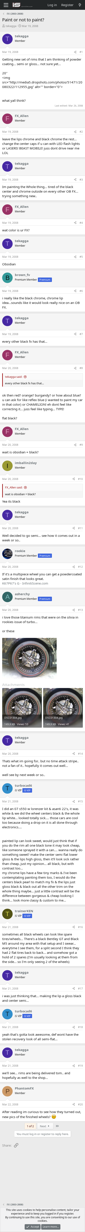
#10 (80, 479)
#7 (81, 334)
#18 (80, 1027)
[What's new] (80, 5)
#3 (81, 179)
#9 (81, 445)
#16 (80, 927)
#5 (81, 257)
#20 (80, 1104)
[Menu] (6, 5)
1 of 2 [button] (30, 1126)
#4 (81, 223)
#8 (81, 368)
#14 (80, 754)
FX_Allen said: (13, 487)
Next (43, 1126)
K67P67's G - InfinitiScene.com (25, 583)
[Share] (75, 52)
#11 (80, 528)
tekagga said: (13, 377)
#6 (81, 291)
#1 (81, 52)
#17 (80, 988)
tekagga (11, 26)
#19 (80, 1066)
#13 (80, 610)
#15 (80, 801)
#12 (80, 567)
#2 (81, 132)
